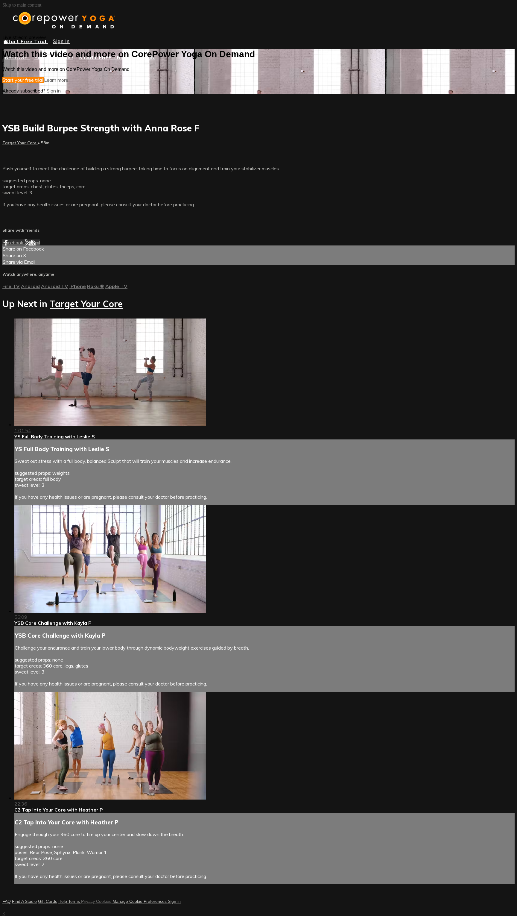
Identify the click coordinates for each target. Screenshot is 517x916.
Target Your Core (20, 142)
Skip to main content (21, 4)
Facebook (13, 242)
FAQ (6, 901)
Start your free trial (23, 80)
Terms (74, 901)
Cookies (104, 901)
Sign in (54, 91)
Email (34, 242)
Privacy (88, 901)
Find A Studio (24, 901)
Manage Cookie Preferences (140, 901)
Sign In (61, 41)
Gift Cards (47, 901)
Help (63, 901)
